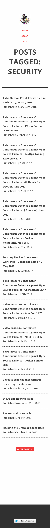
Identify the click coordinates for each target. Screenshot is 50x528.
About (25, 36)
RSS (25, 41)
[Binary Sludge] (25, 19)
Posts (25, 30)
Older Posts (25, 449)
